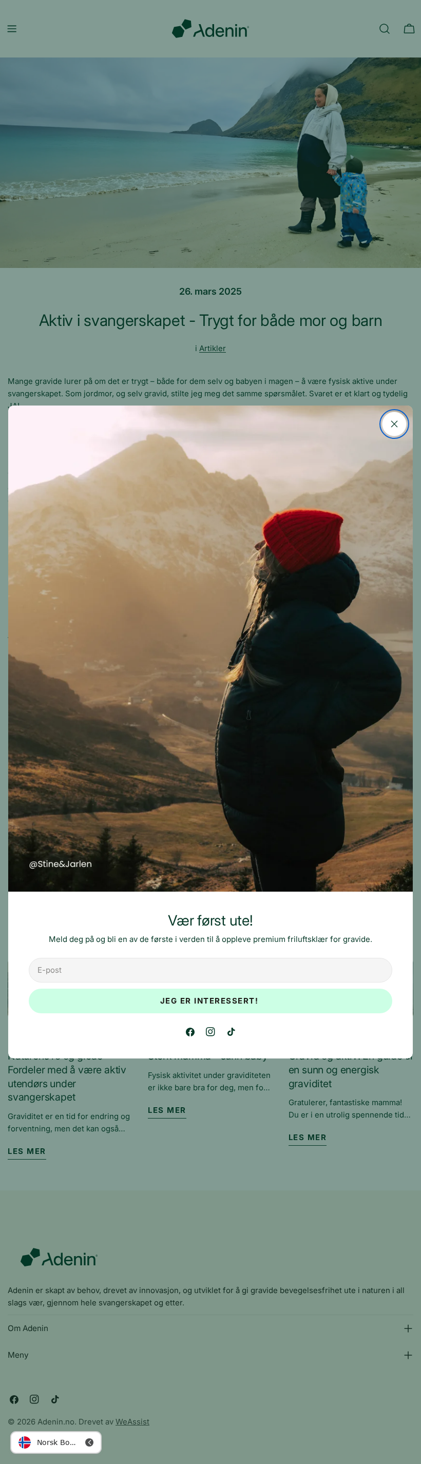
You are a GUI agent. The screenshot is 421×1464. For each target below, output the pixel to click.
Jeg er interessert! (210, 1001)
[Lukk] (394, 424)
